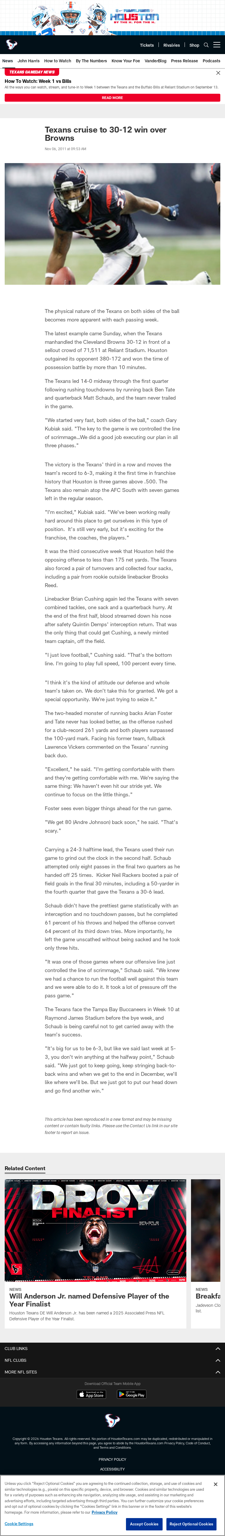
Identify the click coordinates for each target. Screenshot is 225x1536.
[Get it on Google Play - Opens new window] (131, 1397)
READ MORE (112, 98)
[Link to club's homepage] (12, 42)
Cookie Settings (19, 1523)
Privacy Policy (112, 1459)
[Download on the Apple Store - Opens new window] (91, 1395)
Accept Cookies (144, 1524)
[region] (112, 1505)
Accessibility (112, 1469)
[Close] (218, 73)
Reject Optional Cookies (191, 1524)
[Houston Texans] (112, 1421)
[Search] (206, 45)
